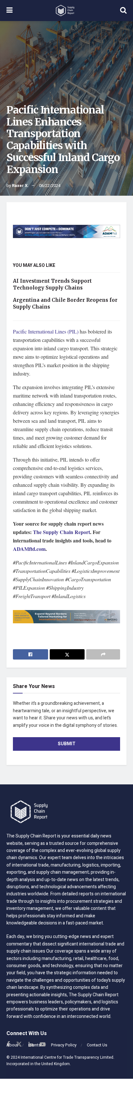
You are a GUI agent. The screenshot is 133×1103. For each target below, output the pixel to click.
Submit (67, 743)
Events (34, 1045)
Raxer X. (20, 185)
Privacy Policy (64, 1045)
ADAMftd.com (29, 548)
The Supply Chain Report (61, 532)
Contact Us (97, 1045)
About (12, 1045)
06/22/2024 (49, 185)
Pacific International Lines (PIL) (45, 331)
